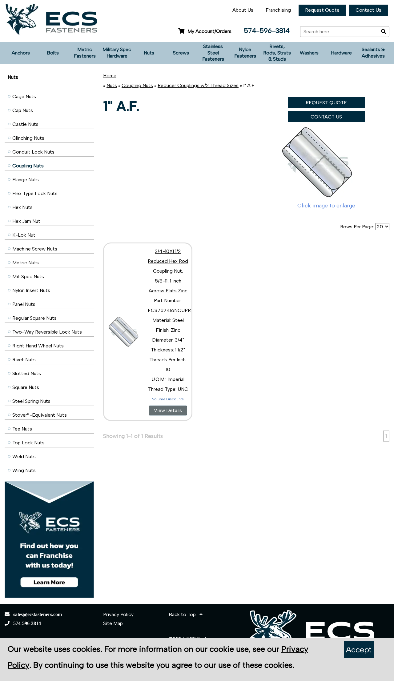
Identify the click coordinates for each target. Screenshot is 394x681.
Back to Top (184, 614)
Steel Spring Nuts (31, 401)
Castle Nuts (25, 124)
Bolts (53, 53)
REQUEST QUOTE (326, 103)
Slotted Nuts (26, 373)
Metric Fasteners (85, 52)
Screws (181, 53)
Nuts (149, 53)
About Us (242, 10)
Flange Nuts (25, 179)
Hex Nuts (22, 207)
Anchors (21, 53)
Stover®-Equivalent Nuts (39, 415)
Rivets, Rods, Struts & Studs (277, 52)
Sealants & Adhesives (373, 52)
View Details (168, 410)
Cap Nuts (22, 110)
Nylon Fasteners (245, 52)
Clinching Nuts (28, 138)
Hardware (341, 53)
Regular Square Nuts (34, 318)
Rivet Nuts (24, 360)
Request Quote (322, 10)
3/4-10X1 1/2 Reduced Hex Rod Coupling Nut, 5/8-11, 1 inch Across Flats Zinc (168, 271)
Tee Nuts (22, 429)
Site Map (113, 623)
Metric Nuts (25, 263)
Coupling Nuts (28, 166)
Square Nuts (25, 387)
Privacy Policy (118, 614)
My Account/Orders (209, 31)
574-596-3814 (267, 30)
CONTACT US (326, 117)
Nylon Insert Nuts (31, 290)
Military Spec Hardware (117, 52)
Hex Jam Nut (26, 221)
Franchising (278, 10)
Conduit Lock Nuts (33, 152)
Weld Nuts (24, 456)
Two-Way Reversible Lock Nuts (47, 332)
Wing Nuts (24, 470)
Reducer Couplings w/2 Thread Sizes (198, 85)
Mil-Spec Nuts (28, 276)
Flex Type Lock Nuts (35, 193)
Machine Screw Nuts (34, 249)
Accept (359, 650)
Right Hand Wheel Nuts (38, 346)
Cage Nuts (24, 96)
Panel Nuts (23, 304)
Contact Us (368, 10)
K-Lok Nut (23, 235)
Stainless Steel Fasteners (213, 52)
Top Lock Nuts (28, 443)
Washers (309, 53)
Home (109, 75)
